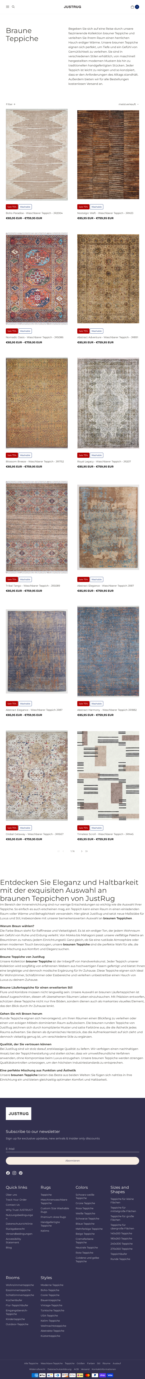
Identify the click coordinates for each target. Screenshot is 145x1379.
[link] (57, 851)
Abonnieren (72, 1160)
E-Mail (10, 1149)
